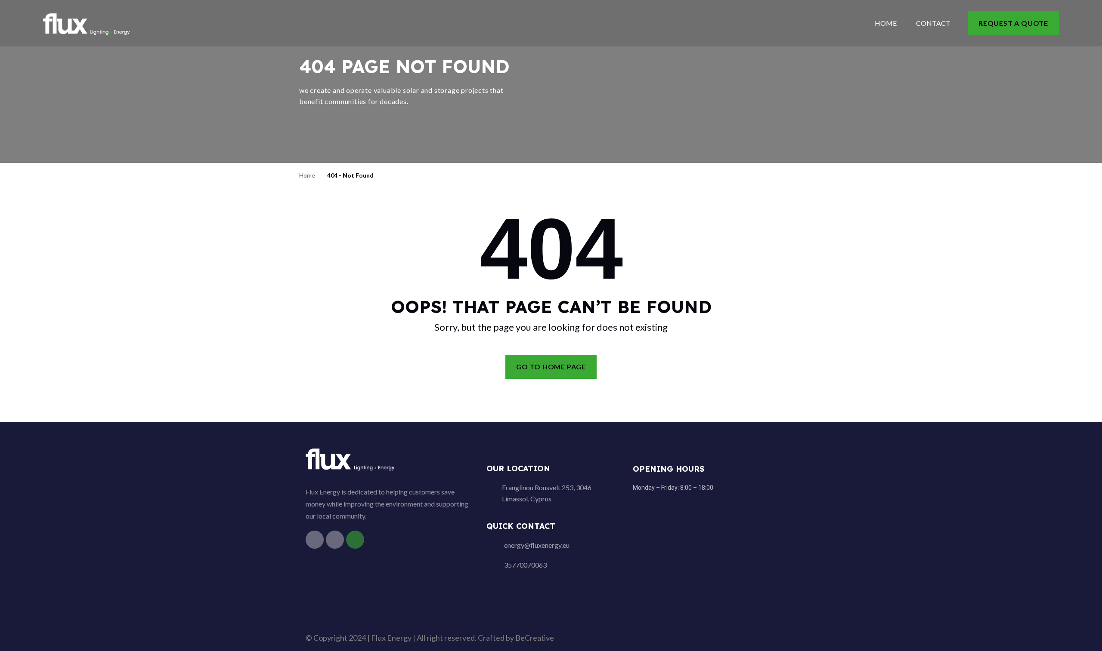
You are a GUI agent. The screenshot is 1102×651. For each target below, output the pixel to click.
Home (886, 23)
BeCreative (534, 637)
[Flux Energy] (87, 22)
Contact (933, 23)
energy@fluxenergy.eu (537, 545)
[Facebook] (315, 540)
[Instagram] (335, 540)
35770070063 (525, 565)
